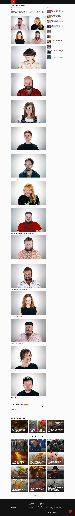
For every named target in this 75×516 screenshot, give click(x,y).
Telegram (26, 404)
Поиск (59, 1)
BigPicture (17, 5)
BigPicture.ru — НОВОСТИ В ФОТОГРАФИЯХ (54, 503)
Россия (22, 5)
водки (24, 13)
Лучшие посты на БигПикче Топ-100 (26, 401)
